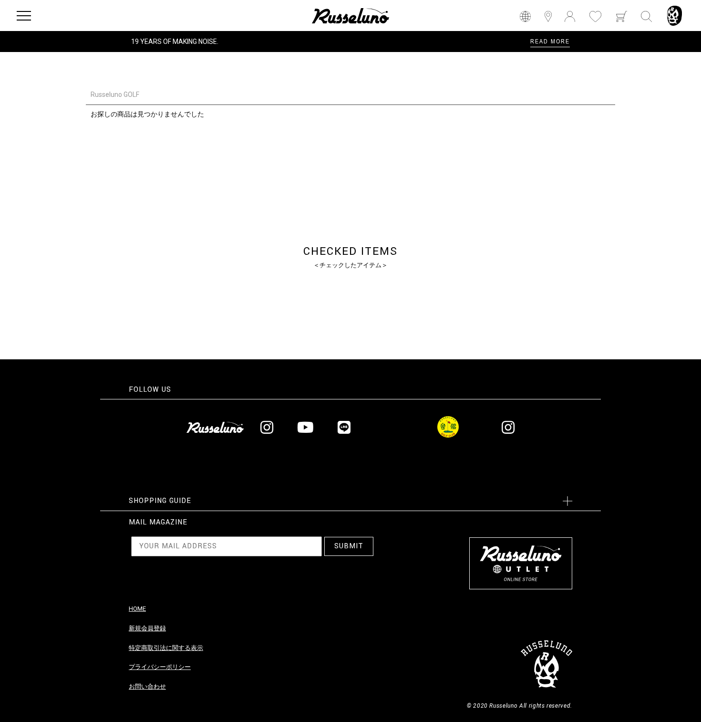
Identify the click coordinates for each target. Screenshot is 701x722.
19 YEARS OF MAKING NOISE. (174, 41)
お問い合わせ (147, 686)
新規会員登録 (147, 628)
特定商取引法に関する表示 (166, 647)
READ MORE (550, 41)
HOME (137, 608)
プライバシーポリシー (160, 666)
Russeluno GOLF (115, 94)
